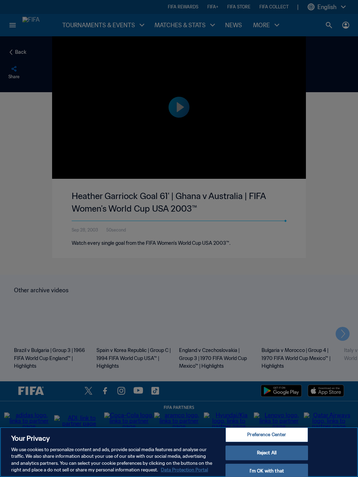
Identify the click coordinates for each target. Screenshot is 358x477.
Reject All (267, 453)
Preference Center (266, 435)
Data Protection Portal (184, 470)
